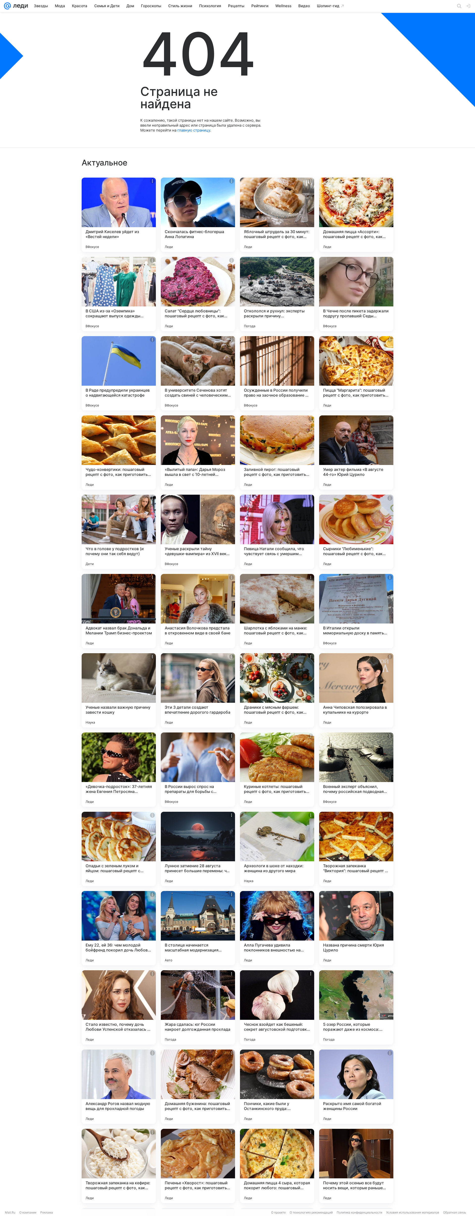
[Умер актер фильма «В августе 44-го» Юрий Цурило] (356, 452)
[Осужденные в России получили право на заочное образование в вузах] (277, 373)
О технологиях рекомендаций (311, 1212)
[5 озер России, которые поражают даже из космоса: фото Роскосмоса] (356, 1007)
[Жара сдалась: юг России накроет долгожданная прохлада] (198, 1007)
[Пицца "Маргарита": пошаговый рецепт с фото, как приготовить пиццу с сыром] (356, 373)
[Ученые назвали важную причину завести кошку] (119, 690)
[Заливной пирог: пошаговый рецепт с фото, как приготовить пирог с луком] (277, 452)
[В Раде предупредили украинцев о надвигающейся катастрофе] (119, 373)
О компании (27, 1212)
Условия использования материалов (412, 1212)
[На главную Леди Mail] (19, 6)
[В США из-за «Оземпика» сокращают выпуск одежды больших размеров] (119, 294)
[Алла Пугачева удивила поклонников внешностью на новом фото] (277, 928)
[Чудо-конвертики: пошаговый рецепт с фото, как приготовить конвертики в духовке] (119, 452)
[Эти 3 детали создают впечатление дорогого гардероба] (198, 690)
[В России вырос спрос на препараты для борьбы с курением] (198, 769)
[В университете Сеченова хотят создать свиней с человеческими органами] (198, 373)
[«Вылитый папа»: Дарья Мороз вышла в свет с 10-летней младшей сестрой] (198, 452)
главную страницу (193, 130)
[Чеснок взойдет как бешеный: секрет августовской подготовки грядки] (277, 1007)
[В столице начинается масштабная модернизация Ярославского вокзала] (198, 928)
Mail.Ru (10, 1212)
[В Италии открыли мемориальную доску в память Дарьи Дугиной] (356, 611)
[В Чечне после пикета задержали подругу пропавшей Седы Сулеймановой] (356, 294)
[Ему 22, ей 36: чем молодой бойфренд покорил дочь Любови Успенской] (119, 928)
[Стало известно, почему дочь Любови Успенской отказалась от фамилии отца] (119, 1007)
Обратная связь (454, 1212)
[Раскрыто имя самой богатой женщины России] (356, 1087)
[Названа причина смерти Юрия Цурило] (356, 928)
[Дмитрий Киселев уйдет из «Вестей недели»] (119, 215)
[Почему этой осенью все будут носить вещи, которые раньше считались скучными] (356, 1166)
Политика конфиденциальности (359, 1212)
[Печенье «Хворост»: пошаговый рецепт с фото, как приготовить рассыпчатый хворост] (198, 1166)
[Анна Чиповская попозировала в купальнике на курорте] (356, 690)
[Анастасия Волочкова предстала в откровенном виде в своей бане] (198, 611)
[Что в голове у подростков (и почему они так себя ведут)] (119, 532)
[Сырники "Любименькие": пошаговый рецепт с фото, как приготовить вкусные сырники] (356, 532)
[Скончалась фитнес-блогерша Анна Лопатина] (198, 215)
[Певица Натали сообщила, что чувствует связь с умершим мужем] (277, 532)
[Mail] (7, 6)
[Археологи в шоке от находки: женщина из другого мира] (277, 849)
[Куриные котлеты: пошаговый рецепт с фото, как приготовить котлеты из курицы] (277, 769)
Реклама (46, 1212)
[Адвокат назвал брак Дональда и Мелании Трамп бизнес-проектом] (119, 611)
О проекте (278, 1212)
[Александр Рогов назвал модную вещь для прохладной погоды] (119, 1087)
